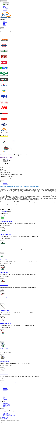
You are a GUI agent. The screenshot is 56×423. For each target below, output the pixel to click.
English (7, 4)
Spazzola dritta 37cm (4, 297)
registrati (5, 211)
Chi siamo (4, 397)
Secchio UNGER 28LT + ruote (6, 221)
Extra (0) (27, 383)
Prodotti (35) (9, 383)
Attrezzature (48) (3, 383)
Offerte (4, 396)
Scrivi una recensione (8, 157)
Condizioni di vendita (6, 404)
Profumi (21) (13, 383)
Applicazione (5, 399)
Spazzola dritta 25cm (4, 285)
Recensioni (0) (5, 184)
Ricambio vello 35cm (4, 374)
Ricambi (4, 25)
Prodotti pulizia (5, 389)
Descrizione (5, 183)
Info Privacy (5, 406)
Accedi (6, 9)
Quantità (1, 169)
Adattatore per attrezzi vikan (5, 323)
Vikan (7, 159)
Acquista (2, 180)
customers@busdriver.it (7, 414)
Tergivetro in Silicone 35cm (5, 246)
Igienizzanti (5, 388)
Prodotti (4, 23)
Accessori (4, 26)
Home (4, 21)
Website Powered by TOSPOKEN (9, 415)
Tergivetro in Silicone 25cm (5, 234)
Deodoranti (5, 390)
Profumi (4, 24)
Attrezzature (5, 22)
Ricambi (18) (18, 383)
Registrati (6, 8)
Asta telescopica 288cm (4, 310)
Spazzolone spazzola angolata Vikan (9, 35)
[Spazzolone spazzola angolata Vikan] (9, 152)
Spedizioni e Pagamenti (7, 405)
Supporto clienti (5, 403)
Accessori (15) (22, 383)
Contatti (4, 6)
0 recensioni (2, 157)
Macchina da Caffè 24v (4, 361)
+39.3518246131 (6, 413)
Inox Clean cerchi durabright (5, 348)
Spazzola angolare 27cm (4, 272)
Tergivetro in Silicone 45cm (5, 259)
